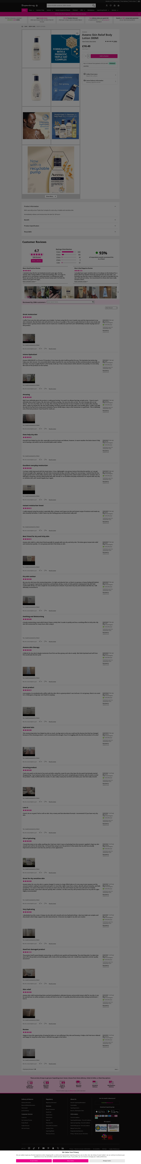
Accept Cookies (34, 1160)
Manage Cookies (107, 1160)
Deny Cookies (70, 1160)
